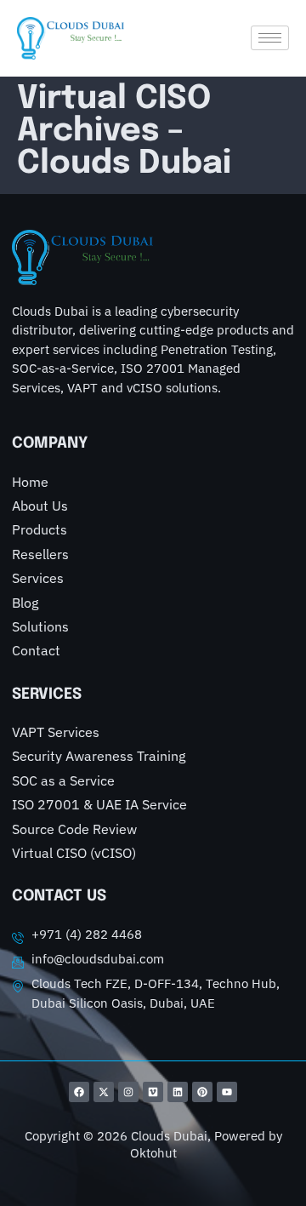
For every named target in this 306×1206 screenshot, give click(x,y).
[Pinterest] (202, 1092)
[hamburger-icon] (270, 38)
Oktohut (153, 1153)
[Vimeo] (153, 1092)
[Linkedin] (177, 1092)
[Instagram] (128, 1092)
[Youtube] (227, 1092)
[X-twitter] (104, 1092)
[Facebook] (79, 1092)
